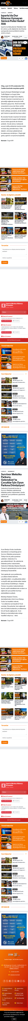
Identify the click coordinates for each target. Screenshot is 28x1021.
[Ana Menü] (25, 3)
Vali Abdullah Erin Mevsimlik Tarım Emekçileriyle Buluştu (20, 222)
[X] (7, 981)
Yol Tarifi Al (16, 320)
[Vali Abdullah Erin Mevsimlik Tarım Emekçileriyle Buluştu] (21, 215)
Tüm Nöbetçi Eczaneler (14, 340)
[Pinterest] (10, 981)
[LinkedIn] (15, 981)
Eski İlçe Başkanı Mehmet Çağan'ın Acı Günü (7, 687)
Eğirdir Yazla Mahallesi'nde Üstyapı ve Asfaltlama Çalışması (19, 397)
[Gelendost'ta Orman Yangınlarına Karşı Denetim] (7, 712)
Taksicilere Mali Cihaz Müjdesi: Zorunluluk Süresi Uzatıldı (20, 236)
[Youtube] (18, 981)
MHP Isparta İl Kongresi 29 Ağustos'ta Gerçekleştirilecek (19, 389)
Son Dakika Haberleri (6, 1003)
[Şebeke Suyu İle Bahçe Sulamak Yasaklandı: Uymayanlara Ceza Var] (21, 695)
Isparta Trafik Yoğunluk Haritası (19, 994)
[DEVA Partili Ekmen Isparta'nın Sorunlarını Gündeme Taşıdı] (7, 230)
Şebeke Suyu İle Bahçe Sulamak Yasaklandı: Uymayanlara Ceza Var (20, 703)
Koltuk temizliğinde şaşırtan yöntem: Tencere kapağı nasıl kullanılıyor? (20, 420)
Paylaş (4, 58)
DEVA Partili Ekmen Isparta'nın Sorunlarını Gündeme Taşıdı (19, 413)
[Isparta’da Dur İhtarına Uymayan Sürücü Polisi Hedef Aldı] (14, 48)
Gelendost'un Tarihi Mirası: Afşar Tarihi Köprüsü (20, 718)
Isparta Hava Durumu (19, 989)
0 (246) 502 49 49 (7, 320)
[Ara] (23, 3)
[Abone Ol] (26, 58)
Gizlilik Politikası (19, 1016)
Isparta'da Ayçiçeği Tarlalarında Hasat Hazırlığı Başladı (6, 207)
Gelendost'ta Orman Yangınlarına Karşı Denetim (7, 718)
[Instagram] (12, 981)
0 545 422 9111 (15, 971)
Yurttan (15, 417)
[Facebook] (4, 981)
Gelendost (11, 471)
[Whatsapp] (21, 981)
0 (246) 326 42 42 (7, 332)
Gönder (4, 262)
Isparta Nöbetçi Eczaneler (7, 989)
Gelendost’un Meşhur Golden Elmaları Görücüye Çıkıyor (7, 702)
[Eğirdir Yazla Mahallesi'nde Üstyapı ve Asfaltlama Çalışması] (7, 215)
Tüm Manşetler (20, 998)
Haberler (3, 12)
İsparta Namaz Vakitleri (7, 994)
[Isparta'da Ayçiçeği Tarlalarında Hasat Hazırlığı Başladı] (7, 201)
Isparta (3, 8)
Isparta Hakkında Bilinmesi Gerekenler (13, 1010)
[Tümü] (26, 374)
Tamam (14, 1019)
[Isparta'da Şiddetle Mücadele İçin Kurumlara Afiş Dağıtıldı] (21, 681)
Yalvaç (16, 8)
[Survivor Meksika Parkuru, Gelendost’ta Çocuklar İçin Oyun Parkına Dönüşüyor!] (14, 511)
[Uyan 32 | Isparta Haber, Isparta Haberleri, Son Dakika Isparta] (6, 3)
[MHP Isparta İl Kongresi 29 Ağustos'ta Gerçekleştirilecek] (21, 201)
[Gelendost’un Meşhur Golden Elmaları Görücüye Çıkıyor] (7, 695)
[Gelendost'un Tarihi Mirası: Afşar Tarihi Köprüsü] (21, 712)
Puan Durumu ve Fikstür (7, 999)
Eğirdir (10, 8)
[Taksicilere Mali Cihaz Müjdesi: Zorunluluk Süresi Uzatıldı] (21, 230)
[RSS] (24, 981)
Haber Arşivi (20, 1003)
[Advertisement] (14, 285)
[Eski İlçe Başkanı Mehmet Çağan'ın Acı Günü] (7, 681)
